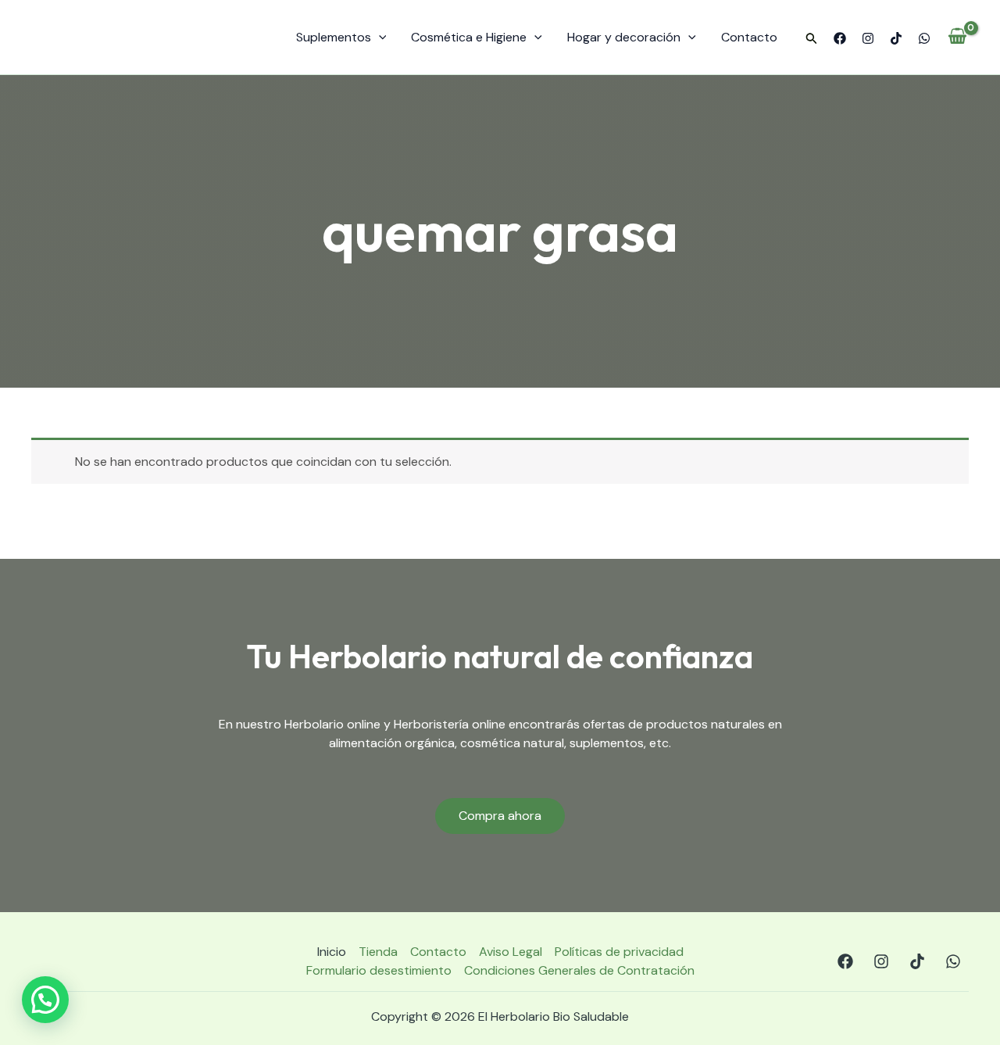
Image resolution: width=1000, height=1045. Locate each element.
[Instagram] (868, 38)
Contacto (749, 37)
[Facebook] (840, 38)
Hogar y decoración (623, 37)
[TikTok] (896, 38)
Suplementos (333, 37)
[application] (379, 37)
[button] (811, 39)
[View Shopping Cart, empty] (957, 37)
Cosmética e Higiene (469, 37)
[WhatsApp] (924, 38)
